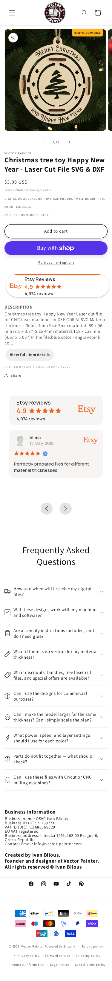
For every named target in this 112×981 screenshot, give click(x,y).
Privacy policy (28, 955)
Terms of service (57, 955)
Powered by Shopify (60, 946)
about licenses (17, 207)
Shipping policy (88, 955)
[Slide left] (43, 142)
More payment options (56, 262)
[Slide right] (69, 142)
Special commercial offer (27, 215)
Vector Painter (32, 946)
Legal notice (59, 964)
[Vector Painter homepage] (55, 12)
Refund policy (92, 946)
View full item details (30, 354)
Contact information (28, 964)
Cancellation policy (90, 964)
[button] (12, 12)
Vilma (35, 437)
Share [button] (16, 375)
